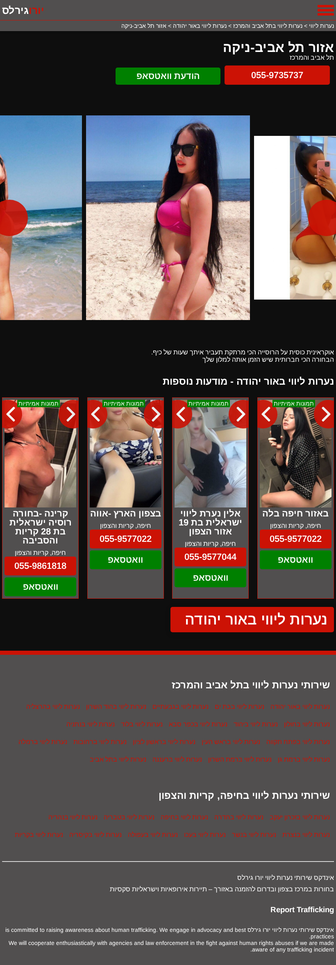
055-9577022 (296, 539)
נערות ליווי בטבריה (129, 817)
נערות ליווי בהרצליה (53, 706)
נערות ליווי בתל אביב (118, 759)
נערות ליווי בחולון (307, 724)
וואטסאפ (295, 560)
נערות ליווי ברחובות (100, 741)
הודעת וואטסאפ (168, 76)
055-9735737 (277, 75)
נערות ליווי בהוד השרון (116, 706)
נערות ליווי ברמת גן (304, 759)
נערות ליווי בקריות (39, 834)
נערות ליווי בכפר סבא (198, 724)
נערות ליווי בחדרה (238, 817)
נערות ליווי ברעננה (177, 759)
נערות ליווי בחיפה (184, 817)
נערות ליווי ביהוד (256, 724)
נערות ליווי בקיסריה (95, 834)
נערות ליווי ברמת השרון (240, 759)
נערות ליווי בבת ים (239, 706)
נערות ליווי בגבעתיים (180, 706)
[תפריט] (326, 10)
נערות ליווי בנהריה (73, 817)
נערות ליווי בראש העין (231, 741)
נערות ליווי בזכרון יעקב (300, 817)
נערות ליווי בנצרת (306, 834)
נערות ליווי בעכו (205, 834)
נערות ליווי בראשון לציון (164, 741)
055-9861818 (40, 566)
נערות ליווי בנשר (254, 834)
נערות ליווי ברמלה (42, 741)
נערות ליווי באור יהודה (256, 619)
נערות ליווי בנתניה (90, 724)
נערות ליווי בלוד (142, 724)
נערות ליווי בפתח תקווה (298, 741)
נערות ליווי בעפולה (153, 834)
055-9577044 (210, 557)
